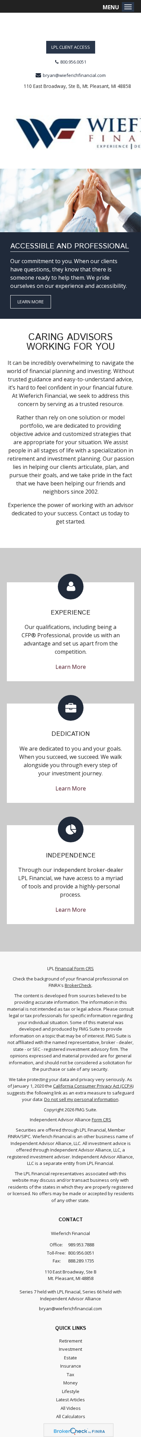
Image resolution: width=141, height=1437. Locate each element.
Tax (70, 1374)
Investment (70, 1349)
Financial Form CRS (74, 968)
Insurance (70, 1366)
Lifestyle (70, 1391)
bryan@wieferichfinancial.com (74, 75)
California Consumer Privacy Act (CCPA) (93, 1086)
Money (70, 1383)
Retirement (70, 1341)
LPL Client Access (70, 47)
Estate (70, 1358)
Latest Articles (70, 1399)
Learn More (30, 302)
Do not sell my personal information (81, 1099)
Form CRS (101, 1119)
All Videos (71, 1408)
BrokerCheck (78, 985)
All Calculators (70, 1416)
